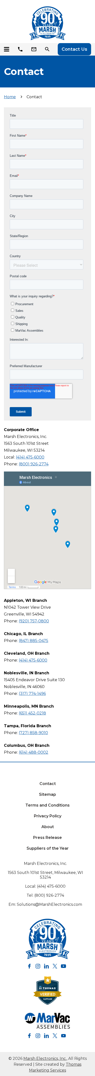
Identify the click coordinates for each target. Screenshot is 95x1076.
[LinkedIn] (46, 966)
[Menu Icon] (8, 49)
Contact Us (74, 49)
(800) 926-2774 (33, 464)
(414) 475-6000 (30, 457)
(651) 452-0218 (32, 713)
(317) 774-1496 (32, 693)
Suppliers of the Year (48, 848)
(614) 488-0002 (33, 752)
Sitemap (47, 794)
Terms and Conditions (47, 805)
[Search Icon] (48, 49)
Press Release (47, 837)
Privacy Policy (47, 816)
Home (10, 97)
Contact (47, 783)
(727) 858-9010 (33, 732)
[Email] (35, 49)
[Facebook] (29, 966)
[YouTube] (63, 966)
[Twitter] (54, 966)
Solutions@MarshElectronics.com (49, 904)
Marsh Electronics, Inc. (45, 863)
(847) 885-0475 (33, 640)
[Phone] (21, 49)
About (47, 826)
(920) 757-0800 (34, 621)
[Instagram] (37, 966)
